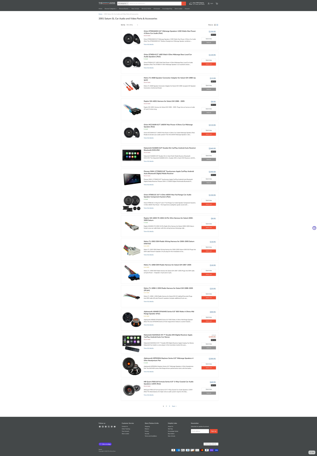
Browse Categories (110, 9)
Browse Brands (123, 9)
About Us (170, 426)
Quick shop (209, 39)
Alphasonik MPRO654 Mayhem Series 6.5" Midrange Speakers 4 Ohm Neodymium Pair (168, 359)
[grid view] (215, 25)
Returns (147, 429)
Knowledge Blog (167, 9)
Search (100, 449)
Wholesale (156, 9)
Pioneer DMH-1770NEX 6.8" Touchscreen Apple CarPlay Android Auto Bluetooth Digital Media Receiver (169, 172)
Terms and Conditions (151, 436)
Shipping (147, 426)
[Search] (183, 3)
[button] (211, 4)
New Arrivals (135, 9)
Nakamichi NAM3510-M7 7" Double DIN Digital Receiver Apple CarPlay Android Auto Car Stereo (168, 336)
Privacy (147, 431)
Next (173, 406)
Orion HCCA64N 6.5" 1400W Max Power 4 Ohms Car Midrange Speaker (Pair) (168, 126)
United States (210, 444)
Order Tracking (126, 429)
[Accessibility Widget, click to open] (314, 228)
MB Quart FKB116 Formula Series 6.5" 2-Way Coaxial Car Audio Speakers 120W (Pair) (168, 383)
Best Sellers (171, 433)
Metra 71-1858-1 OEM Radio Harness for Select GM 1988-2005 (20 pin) (168, 289)
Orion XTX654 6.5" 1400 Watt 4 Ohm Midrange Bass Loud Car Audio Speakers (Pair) (168, 55)
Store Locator (178, 9)
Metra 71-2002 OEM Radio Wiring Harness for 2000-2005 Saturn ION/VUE (169, 242)
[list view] (217, 25)
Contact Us (125, 426)
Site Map (170, 429)
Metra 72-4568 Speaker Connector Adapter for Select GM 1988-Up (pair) (170, 79)
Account (187, 9)
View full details (149, 44)
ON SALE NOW (146, 9)
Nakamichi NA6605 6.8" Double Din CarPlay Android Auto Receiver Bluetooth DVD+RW (170, 149)
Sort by (123, 25)
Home (100, 9)
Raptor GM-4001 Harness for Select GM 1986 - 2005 (164, 101)
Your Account (125, 431)
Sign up (213, 431)
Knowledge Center (173, 431)
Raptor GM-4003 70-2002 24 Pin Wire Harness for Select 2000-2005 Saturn (168, 219)
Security (147, 433)
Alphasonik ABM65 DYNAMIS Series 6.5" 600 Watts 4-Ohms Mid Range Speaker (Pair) (169, 312)
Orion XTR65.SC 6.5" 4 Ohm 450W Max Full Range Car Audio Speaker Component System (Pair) (167, 196)
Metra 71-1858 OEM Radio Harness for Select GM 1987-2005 (167, 265)
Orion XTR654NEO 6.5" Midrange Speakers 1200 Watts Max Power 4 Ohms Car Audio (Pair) (170, 32)
